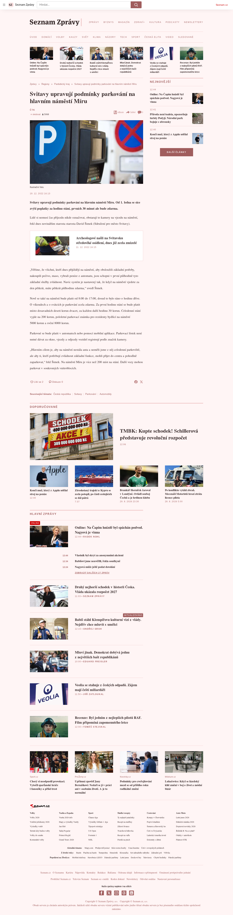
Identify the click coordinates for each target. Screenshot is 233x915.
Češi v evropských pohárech (152, 847)
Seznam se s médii (100, 879)
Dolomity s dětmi (154, 839)
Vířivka (167, 852)
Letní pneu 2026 (182, 817)
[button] (41, 53)
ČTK (32, 110)
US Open (92, 830)
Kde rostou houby (119, 847)
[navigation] (4, 5)
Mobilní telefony (79, 857)
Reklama (112, 872)
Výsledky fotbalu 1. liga (98, 821)
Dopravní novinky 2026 (185, 826)
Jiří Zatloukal (93, 694)
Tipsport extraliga (95, 826)
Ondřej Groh (92, 629)
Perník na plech (124, 839)
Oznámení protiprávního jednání (175, 872)
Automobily (106, 394)
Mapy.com (89, 847)
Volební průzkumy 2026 (39, 821)
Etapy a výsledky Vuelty (69, 821)
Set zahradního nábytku (139, 852)
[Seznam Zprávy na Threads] (124, 893)
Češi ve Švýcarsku (154, 830)
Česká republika (62, 394)
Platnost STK (181, 839)
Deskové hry (136, 857)
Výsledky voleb (36, 826)
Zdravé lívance (123, 826)
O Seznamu (58, 872)
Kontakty (91, 872)
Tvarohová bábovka (125, 830)
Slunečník (114, 852)
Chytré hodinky (160, 857)
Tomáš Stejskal (94, 727)
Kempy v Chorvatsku (155, 817)
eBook (121, 112)
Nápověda (80, 872)
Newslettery (132, 879)
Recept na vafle (124, 835)
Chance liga (93, 817)
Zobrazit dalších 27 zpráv (92, 573)
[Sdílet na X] (141, 382)
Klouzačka (124, 852)
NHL (90, 839)
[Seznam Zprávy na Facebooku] (101, 893)
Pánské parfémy (174, 857)
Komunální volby (37, 839)
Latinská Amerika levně (156, 835)
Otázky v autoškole (184, 835)
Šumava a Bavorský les (156, 826)
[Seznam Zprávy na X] (109, 893)
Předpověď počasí (102, 847)
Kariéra (69, 872)
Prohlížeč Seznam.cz (61, 879)
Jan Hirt (62, 826)
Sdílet (132, 112)
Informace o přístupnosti (145, 872)
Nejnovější (160, 81)
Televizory (147, 857)
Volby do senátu (36, 835)
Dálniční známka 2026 (185, 821)
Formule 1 (92, 835)
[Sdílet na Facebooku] (136, 382)
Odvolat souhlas (147, 879)
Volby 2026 (34, 817)
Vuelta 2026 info (65, 817)
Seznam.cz (222, 4)
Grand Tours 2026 (66, 839)
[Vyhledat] (136, 4)
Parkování (90, 394)
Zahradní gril (156, 852)
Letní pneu (124, 857)
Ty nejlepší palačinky (126, 817)
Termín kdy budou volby (40, 830)
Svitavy (78, 394)
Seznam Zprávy (94, 596)
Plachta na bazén (90, 852)
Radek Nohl (91, 537)
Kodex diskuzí (118, 879)
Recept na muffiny (125, 821)
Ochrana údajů (125, 872)
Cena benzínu (133, 847)
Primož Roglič (65, 835)
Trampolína (103, 852)
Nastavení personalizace (168, 879)
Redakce (102, 872)
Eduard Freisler (95, 661)
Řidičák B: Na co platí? (185, 830)
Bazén (78, 852)
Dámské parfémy (111, 857)
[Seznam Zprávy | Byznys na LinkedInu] (131, 893)
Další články (176, 152)
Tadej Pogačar (64, 830)
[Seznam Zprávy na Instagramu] (116, 893)
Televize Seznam (81, 879)
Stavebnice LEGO (95, 857)
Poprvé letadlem (153, 821)
